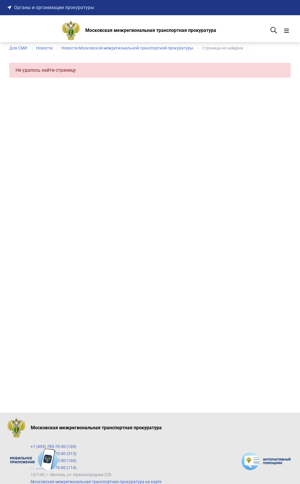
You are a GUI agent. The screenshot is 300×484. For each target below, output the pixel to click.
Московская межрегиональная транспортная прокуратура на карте (95, 481)
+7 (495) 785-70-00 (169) (53, 446)
